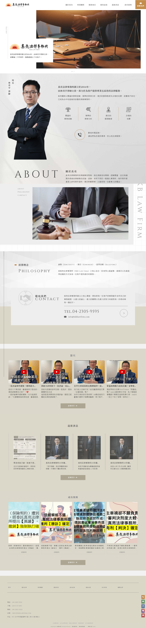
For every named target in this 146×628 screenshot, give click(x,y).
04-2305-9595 (17, 602)
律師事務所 (81, 623)
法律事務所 (56, 623)
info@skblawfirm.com (79, 316)
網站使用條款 (82, 626)
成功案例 (104, 587)
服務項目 (56, 587)
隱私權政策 (74, 626)
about (21, 189)
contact (22, 195)
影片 (9, 587)
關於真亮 (24, 587)
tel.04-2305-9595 (81, 311)
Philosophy (24, 192)
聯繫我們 (120, 587)
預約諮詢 (72, 587)
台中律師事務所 (89, 623)
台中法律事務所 (64, 623)
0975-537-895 (17, 606)
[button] (72, 71)
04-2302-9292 (17, 610)
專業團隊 (40, 587)
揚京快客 (59, 626)
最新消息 (88, 587)
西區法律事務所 (73, 623)
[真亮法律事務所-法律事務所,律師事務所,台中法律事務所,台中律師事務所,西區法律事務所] (17, 5)
